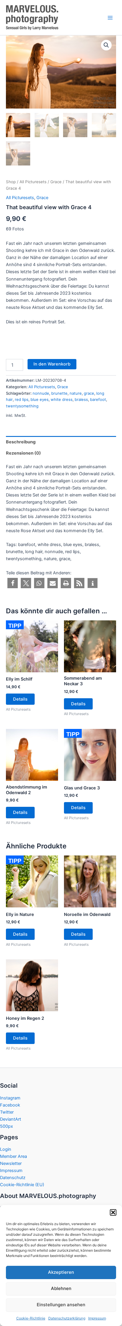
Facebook (10, 1105)
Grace (56, 181)
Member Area (13, 1156)
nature (76, 393)
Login (5, 1149)
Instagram (10, 1098)
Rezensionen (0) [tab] (23, 453)
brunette (59, 393)
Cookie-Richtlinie (30, 1318)
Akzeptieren (61, 1272)
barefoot (98, 399)
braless (81, 399)
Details (20, 699)
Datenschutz (12, 1177)
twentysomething (22, 406)
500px (6, 1126)
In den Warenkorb (51, 364)
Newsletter (11, 1163)
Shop (11, 181)
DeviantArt (10, 1119)
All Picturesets (33, 181)
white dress (62, 399)
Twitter (7, 1112)
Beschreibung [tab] (21, 442)
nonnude (41, 393)
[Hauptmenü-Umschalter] (110, 17)
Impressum (97, 1318)
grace (89, 393)
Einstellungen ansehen (61, 1304)
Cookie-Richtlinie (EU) (22, 1184)
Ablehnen (61, 1288)
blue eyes (39, 399)
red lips (21, 399)
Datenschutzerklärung (66, 1318)
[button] (113, 1212)
